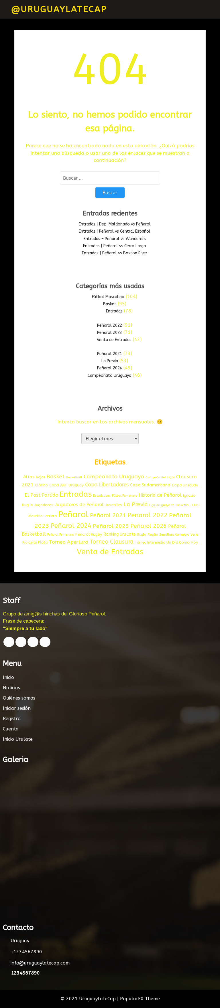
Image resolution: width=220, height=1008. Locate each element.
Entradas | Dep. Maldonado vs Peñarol (115, 224)
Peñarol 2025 (111, 526)
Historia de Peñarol (160, 495)
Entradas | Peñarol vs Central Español (114, 231)
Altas (28, 477)
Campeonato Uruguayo (109, 375)
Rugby (141, 534)
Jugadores (43, 505)
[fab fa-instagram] (45, 642)
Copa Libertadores (107, 485)
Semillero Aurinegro (174, 534)
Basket (109, 304)
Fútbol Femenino (124, 496)
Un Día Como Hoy (182, 542)
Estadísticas (102, 496)
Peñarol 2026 (148, 526)
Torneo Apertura (68, 542)
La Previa (109, 361)
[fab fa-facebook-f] (8, 642)
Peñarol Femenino (60, 534)
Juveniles (113, 505)
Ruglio (153, 534)
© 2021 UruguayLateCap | (90, 998)
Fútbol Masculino (108, 296)
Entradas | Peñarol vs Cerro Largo (114, 245)
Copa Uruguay (185, 485)
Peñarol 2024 (109, 368)
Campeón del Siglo (160, 477)
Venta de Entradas (114, 339)
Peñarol (73, 515)
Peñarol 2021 (109, 353)
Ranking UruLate (119, 534)
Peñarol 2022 (109, 325)
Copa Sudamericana (150, 485)
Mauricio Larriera (42, 516)
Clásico (41, 485)
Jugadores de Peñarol (79, 504)
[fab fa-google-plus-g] (33, 642)
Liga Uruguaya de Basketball (170, 505)
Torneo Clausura (111, 541)
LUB (195, 505)
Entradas (114, 311)
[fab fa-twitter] (20, 642)
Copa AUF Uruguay (66, 485)
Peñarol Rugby (88, 534)
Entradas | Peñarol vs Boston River (114, 253)
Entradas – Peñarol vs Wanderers (115, 238)
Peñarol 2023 (109, 332)
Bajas (40, 477)
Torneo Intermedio (150, 542)
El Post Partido (41, 495)
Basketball (74, 477)
